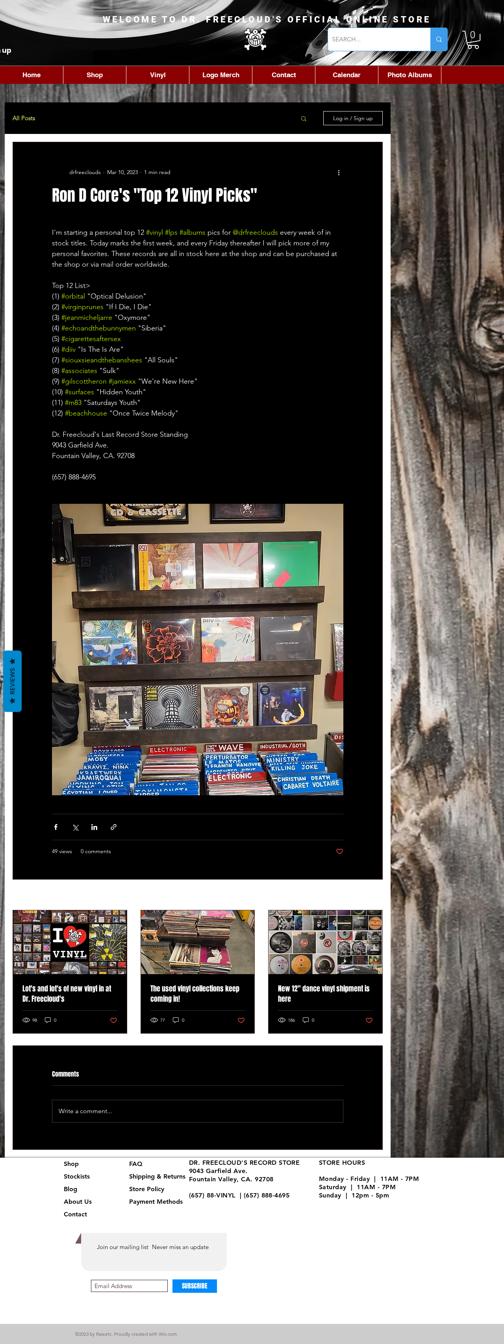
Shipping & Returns (157, 1176)
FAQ (136, 1164)
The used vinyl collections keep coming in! (194, 994)
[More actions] (338, 172)
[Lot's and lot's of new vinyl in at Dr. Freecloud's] (70, 942)
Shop (71, 1164)
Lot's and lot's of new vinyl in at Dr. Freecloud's (66, 994)
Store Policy (146, 1189)
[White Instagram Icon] (250, 1291)
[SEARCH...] (438, 39)
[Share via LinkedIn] (94, 827)
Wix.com (168, 1334)
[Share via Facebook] (55, 827)
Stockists (77, 1176)
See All (374, 895)
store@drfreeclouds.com (227, 1203)
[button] (473, 40)
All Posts (24, 118)
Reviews (12, 681)
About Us (78, 1201)
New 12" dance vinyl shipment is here (324, 994)
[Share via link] (113, 827)
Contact (75, 1214)
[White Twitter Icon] (267, 1291)
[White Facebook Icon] (233, 1291)
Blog (70, 1189)
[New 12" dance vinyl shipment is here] (325, 942)
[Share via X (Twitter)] (75, 827)
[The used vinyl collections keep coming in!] (198, 942)
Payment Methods (157, 1201)
